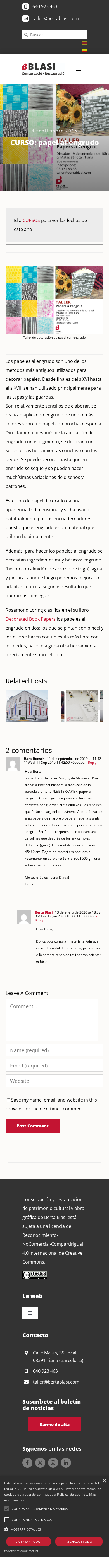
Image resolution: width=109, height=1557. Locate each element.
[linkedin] (66, 1463)
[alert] (54, 1516)
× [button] (104, 1481)
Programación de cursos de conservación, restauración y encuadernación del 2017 (75, 706)
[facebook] (27, 1463)
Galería (34, 706)
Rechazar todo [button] (79, 1541)
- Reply (90, 762)
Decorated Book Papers (31, 619)
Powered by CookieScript (21, 1551)
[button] (10, 706)
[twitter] (40, 1463)
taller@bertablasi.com (55, 18)
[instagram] (53, 1463)
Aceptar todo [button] (28, 1541)
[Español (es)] (84, 49)
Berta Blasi (44, 912)
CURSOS (31, 220)
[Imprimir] (43, 65)
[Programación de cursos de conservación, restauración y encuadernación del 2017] (82, 706)
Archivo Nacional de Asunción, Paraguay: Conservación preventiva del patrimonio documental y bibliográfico (20, 706)
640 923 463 (44, 6)
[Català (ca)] (84, 42)
